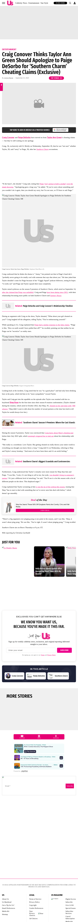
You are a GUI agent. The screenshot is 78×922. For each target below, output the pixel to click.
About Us (5, 899)
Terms (42, 655)
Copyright (33, 905)
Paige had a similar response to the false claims (51, 325)
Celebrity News (21, 3)
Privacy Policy (51, 655)
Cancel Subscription (70, 917)
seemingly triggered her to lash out (41, 436)
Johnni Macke (8, 78)
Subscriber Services (69, 912)
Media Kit (5, 911)
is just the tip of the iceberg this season (50, 487)
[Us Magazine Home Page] (10, 3)
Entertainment (33, 3)
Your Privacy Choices (32, 913)
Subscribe (60, 3)
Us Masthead (6, 902)
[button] (70, 3)
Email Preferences (8, 908)
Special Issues (71, 908)
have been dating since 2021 (57, 292)
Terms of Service (35, 899)
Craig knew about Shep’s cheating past (59, 433)
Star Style (44, 3)
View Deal (45, 510)
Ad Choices (33, 918)
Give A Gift (70, 905)
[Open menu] (3, 3)
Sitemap (5, 914)
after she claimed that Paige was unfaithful (18, 292)
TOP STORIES (55, 78)
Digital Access (71, 899)
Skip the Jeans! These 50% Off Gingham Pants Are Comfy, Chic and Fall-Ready (43, 506)
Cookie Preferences (36, 908)
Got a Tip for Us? (8, 905)
